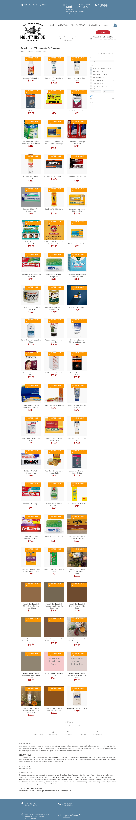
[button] (115, 25)
